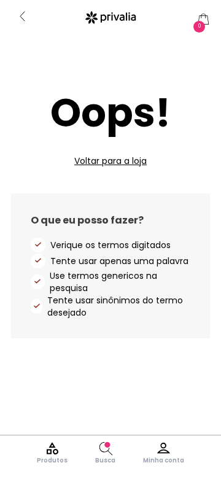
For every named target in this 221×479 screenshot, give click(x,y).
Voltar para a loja (110, 161)
